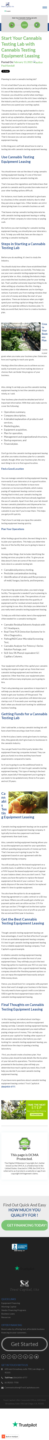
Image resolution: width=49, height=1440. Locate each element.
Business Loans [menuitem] (8, 1313)
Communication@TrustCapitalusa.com (22, 1387)
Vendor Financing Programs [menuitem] (13, 1310)
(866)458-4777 (20, 1377)
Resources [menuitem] (6, 1317)
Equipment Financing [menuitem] (10, 1303)
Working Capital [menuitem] (8, 1306)
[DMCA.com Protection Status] (24, 1144)
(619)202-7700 (11, 1382)
